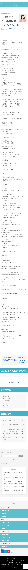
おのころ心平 (7, 396)
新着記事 (4, 513)
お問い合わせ (5, 540)
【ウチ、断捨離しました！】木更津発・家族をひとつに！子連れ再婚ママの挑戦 (14, 430)
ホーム (4, 9)
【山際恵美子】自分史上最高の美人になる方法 (14, 438)
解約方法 (11, 562)
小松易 (6, 403)
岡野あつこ (5, 29)
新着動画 (4, 516)
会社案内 (9, 558)
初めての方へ (5, 510)
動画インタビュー (6, 537)
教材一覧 (4, 528)
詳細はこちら (4, 329)
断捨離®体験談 (6, 534)
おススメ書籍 (5, 522)
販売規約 (17, 560)
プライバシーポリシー (9, 560)
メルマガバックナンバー (20, 28)
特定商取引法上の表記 (17, 558)
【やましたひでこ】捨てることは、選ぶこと (14, 421)
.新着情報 (11, 28)
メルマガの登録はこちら (11, 382)
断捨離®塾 (4, 546)
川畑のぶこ (7, 405)
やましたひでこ (8, 398)
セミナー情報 (5, 525)
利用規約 (23, 560)
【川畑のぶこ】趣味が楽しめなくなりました (14, 425)
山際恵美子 (7, 400)
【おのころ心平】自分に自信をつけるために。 (14, 434)
